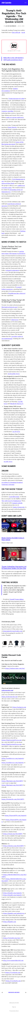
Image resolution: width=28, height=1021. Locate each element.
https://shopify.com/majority (12, 893)
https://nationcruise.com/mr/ (15, 668)
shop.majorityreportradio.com (12, 631)
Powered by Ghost (14, 1011)
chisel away (14, 320)
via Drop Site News (13, 374)
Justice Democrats (18, 507)
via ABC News (8, 461)
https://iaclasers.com (19, 707)
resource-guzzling (7, 111)
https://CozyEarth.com (12, 972)
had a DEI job (16, 32)
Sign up (14, 1007)
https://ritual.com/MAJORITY (12, 834)
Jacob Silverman (11, 26)
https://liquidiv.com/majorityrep (13, 913)
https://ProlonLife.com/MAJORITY (13, 799)
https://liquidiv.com (9, 922)
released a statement (12, 270)
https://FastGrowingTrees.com (11, 740)
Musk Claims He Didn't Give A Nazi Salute (13, 539)
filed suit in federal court (10, 307)
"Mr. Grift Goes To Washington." (11, 501)
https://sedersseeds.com (10, 697)
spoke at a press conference (15, 117)
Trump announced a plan (16, 98)
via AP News (16, 431)
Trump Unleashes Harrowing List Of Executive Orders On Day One (14, 567)
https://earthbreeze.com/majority (13, 758)
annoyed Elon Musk (8, 183)
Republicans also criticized (16, 293)
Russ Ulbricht (12, 127)
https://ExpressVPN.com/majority (15, 815)
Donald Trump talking (17, 599)
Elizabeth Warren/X (16, 404)
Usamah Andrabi (17, 503)
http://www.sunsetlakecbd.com (13, 960)
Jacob (23, 32)
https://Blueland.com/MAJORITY (12, 781)
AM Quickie (6, 3)
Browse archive (13, 992)
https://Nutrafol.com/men (11, 938)
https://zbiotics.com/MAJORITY (13, 846)
